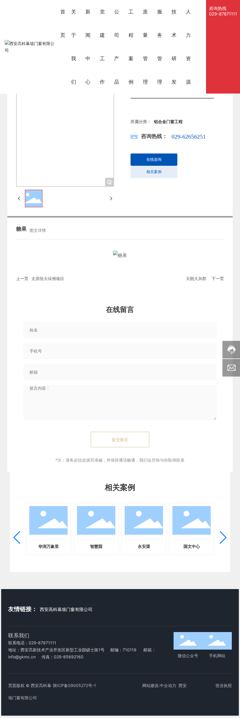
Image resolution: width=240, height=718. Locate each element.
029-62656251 (189, 136)
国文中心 (192, 546)
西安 (183, 685)
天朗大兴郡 (196, 278)
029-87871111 (223, 14)
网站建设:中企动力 (159, 685)
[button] (17, 537)
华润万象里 (48, 546)
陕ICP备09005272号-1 (74, 685)
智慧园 (96, 546)
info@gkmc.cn (22, 656)
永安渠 (144, 546)
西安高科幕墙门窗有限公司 (66, 609)
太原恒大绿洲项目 (47, 278)
